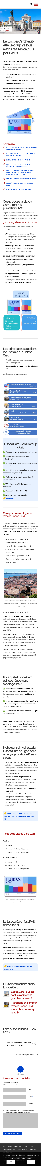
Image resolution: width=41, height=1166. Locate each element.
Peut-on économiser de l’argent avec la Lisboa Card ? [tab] (19, 1043)
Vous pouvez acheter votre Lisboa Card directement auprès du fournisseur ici (20, 816)
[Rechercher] (30, 4)
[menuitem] (30, 4)
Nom (30, 1089)
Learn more (20, 1162)
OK (11, 1162)
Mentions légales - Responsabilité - (16, 1149)
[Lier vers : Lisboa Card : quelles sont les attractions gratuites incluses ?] (6, 993)
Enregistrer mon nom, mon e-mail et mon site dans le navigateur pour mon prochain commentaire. (20, 1111)
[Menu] (35, 4)
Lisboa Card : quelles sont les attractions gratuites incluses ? (22, 995)
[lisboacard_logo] (17, 4)
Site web (31, 1103)
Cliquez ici (10, 498)
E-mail (31, 1096)
